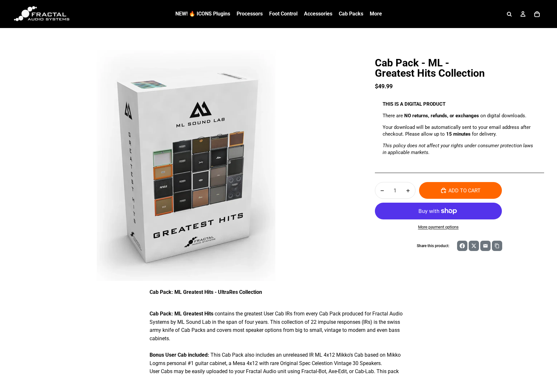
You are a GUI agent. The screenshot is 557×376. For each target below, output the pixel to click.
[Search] (509, 14)
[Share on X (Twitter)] (474, 246)
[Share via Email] (485, 246)
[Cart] (537, 14)
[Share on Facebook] (462, 246)
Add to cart (464, 191)
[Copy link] (497, 246)
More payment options (438, 227)
